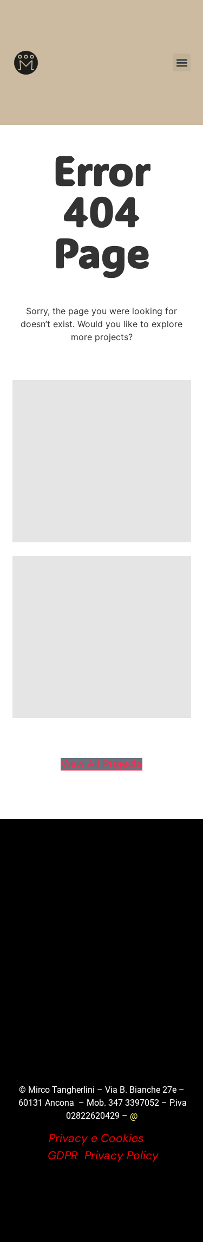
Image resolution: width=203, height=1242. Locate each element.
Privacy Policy (121, 1155)
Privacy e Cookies (96, 1138)
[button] (182, 62)
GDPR (63, 1155)
